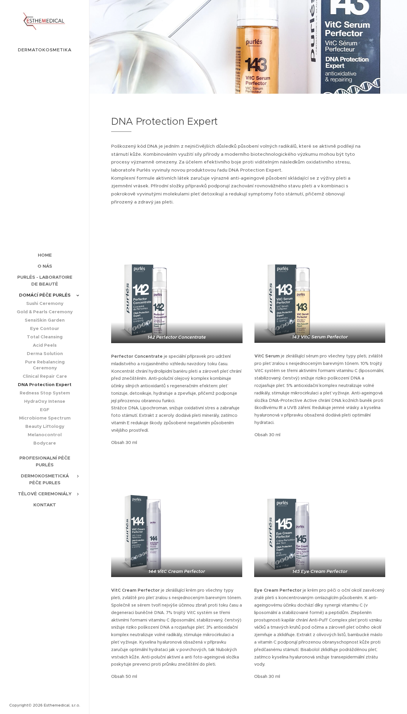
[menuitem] (45, 255)
